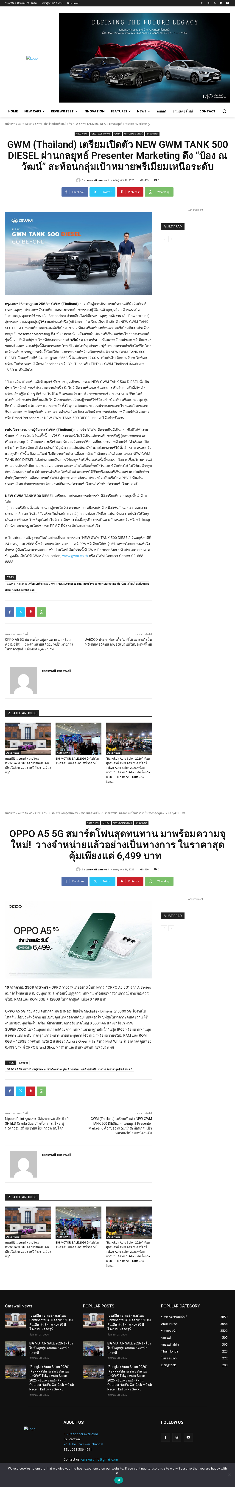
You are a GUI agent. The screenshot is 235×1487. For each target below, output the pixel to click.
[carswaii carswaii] (79, 180)
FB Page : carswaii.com (81, 1434)
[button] (224, 111)
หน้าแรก (10, 124)
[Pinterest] (30, 612)
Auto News (25, 124)
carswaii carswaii (97, 180)
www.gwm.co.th (75, 556)
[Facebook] (201, 3)
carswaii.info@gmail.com (99, 1459)
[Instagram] (208, 3)
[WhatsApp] (41, 612)
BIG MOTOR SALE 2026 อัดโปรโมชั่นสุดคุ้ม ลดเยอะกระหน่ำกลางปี (51, 1347)
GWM (117, 133)
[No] (229, 1475)
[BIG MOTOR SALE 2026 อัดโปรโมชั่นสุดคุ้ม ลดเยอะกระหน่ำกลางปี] (78, 739)
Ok (119, 1480)
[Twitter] (214, 3)
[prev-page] (164, 239)
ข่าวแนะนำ (152, 133)
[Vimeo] (221, 3)
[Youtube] (227, 3)
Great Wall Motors (100, 133)
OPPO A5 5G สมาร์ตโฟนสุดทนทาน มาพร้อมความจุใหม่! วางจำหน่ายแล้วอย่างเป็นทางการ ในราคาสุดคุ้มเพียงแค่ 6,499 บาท (39, 644)
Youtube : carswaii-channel (83, 1444)
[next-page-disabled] (171, 239)
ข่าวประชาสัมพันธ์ (133, 133)
